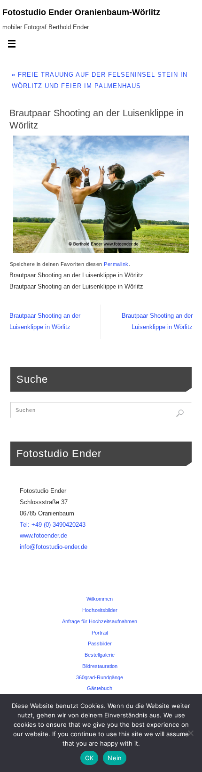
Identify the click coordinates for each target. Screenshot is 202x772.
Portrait (100, 632)
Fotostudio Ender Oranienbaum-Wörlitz (81, 12)
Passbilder (100, 643)
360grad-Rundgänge (99, 677)
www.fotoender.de (43, 535)
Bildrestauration (99, 666)
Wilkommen (99, 599)
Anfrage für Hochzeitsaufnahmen (99, 621)
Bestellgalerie (100, 655)
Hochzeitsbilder (99, 610)
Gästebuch (99, 688)
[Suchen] (180, 413)
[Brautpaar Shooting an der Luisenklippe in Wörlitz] (101, 194)
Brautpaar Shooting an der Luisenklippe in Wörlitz (44, 321)
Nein (115, 758)
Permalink (116, 264)
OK (89, 758)
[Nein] (190, 733)
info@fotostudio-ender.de (53, 547)
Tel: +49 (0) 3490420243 (52, 525)
